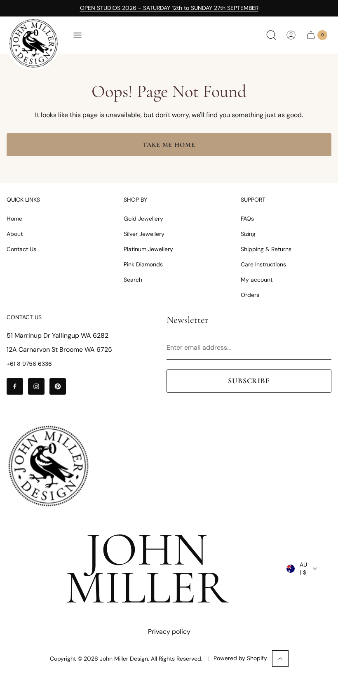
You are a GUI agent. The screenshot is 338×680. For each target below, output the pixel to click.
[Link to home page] (48, 466)
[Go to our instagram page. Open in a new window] (36, 386)
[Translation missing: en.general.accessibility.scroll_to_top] (280, 658)
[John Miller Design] (33, 43)
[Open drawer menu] (77, 35)
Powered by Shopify (240, 658)
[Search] (271, 35)
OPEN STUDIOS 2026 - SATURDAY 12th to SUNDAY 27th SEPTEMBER (169, 8)
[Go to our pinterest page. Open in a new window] (57, 386)
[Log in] (291, 35)
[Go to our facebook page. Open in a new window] (15, 386)
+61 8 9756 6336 (29, 363)
